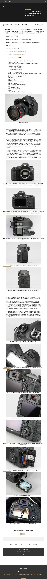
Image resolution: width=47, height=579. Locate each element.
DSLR (11, 544)
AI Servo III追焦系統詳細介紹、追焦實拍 (17, 54)
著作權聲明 (20, 574)
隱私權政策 (26, 574)
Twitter (40, 25)
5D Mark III (17, 29)
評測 (25, 544)
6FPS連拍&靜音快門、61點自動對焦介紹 (17, 51)
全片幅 (21, 544)
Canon (11, 29)
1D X (32, 31)
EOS (29, 544)
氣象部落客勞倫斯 (8, 24)
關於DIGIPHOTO (7, 574)
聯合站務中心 (40, 574)
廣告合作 (14, 574)
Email (42, 25)
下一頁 (26, 534)
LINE (38, 25)
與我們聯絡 (33, 574)
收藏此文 (25, 24)
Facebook (35, 25)
